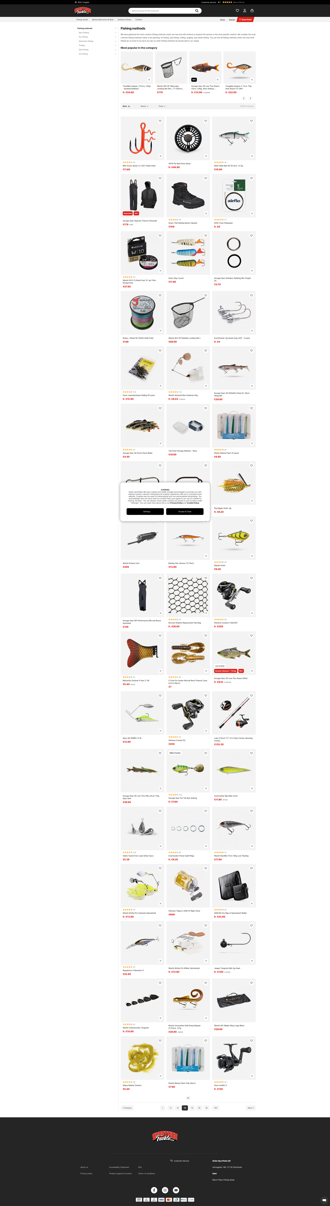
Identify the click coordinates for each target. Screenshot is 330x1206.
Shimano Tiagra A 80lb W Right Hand (184, 911)
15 (199, 1108)
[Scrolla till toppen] (188, 1098)
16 (206, 1108)
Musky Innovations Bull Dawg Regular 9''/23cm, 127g (184, 1026)
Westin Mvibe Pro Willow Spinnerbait (184, 968)
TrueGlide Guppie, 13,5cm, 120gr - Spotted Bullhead (137, 87)
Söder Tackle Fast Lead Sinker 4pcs (138, 856)
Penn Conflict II (220, 1085)
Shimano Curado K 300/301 (226, 623)
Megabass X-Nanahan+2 (133, 970)
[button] (236, 2)
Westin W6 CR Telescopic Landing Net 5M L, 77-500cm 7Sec (169, 87)
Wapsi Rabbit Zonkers (132, 1085)
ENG (83, 2)
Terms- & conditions (146, 1173)
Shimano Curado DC (176, 740)
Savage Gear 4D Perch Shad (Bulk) (137, 453)
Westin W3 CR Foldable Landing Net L (184, 338)
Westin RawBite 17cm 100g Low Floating (231, 856)
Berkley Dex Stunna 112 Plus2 (181, 563)
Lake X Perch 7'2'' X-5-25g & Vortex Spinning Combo (233, 739)
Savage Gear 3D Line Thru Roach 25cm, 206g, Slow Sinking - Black (205, 87)
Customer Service (181, 1161)
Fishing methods (84, 28)
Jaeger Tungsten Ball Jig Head (227, 968)
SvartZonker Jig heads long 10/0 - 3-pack (232, 338)
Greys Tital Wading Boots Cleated (182, 223)
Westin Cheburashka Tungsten (136, 1028)
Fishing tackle (82, 19)
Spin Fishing (84, 32)
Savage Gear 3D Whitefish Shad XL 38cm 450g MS (232, 394)
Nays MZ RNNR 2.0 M (132, 738)
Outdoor (138, 19)
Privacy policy (86, 1173)
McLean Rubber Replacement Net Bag (184, 623)
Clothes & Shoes (124, 19)
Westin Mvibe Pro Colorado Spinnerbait (139, 913)
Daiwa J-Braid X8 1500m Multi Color (138, 338)
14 (192, 1108)
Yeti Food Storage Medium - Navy (182, 451)
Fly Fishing (83, 37)
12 (178, 1108)
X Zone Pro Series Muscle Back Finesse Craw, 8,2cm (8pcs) (188, 681)
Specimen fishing (86, 41)
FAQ (140, 1167)
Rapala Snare (219, 565)
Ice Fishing (83, 54)
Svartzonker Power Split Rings (181, 856)
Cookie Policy (193, 503)
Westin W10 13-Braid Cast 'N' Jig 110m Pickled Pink (139, 281)
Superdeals (247, 19)
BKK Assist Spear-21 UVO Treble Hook (139, 166)
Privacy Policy (176, 503)
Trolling (82, 45)
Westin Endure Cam (131, 563)
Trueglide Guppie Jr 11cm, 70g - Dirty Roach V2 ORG (239, 87)
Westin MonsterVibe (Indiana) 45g (183, 395)
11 (171, 1108)
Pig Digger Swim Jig (222, 508)
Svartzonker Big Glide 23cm (226, 796)
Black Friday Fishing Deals (223, 1180)
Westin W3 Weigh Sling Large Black (229, 1025)
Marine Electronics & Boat (102, 19)
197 (215, 1108)
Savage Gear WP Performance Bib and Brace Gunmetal (142, 621)
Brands (232, 19)
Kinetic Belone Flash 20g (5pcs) (182, 1083)
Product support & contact (120, 1173)
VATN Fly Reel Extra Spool (179, 163)
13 (185, 1108)
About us (84, 1167)
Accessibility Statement (119, 1167)
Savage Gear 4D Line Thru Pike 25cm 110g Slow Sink (141, 797)
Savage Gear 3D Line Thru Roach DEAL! (231, 678)
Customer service (208, 2)
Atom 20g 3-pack (176, 278)
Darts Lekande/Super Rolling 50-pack (139, 395)
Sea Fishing (83, 49)
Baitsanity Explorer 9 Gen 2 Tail (136, 680)
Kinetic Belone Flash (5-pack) (226, 453)
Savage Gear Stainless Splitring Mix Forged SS (232, 279)
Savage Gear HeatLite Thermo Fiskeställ (140, 221)
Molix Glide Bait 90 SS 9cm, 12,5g (228, 166)
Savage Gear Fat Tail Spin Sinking (182, 798)
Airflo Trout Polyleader (223, 223)
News (222, 19)
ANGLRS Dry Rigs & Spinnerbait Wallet (230, 913)
